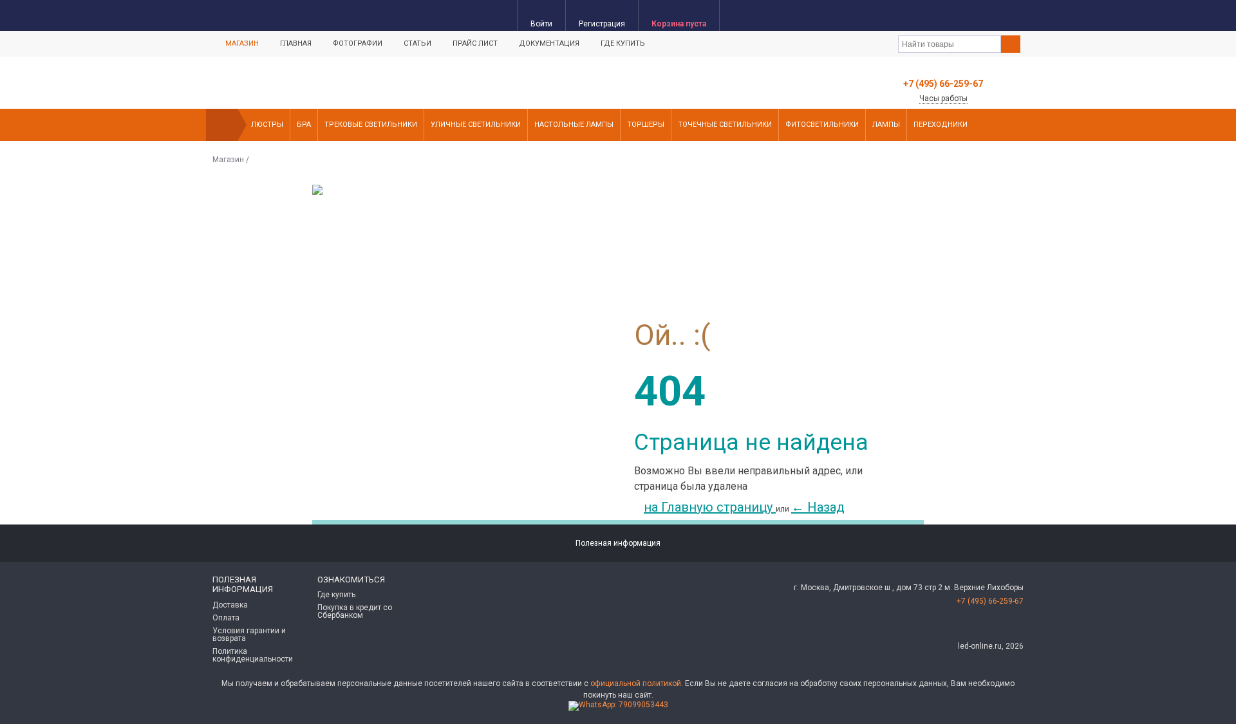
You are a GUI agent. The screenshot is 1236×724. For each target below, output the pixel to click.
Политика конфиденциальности (252, 655)
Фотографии (357, 43)
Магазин (242, 43)
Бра (304, 124)
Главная (296, 43)
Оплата (225, 617)
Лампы (886, 124)
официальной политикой (635, 683)
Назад (818, 507)
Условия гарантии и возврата (249, 634)
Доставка (230, 604)
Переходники (940, 124)
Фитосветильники (822, 124)
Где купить (623, 43)
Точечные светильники (725, 124)
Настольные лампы (573, 124)
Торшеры (645, 124)
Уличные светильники (476, 124)
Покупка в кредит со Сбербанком (354, 611)
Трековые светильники (370, 124)
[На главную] (222, 125)
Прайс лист (475, 43)
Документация (549, 43)
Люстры (267, 124)
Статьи (417, 43)
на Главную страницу (710, 507)
